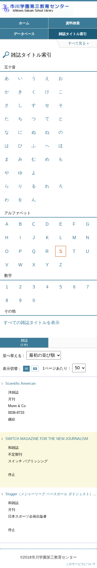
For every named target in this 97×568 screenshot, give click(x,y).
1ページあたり (55, 368)
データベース (24, 34)
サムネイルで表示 (35, 369)
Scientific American (20, 383)
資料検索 (73, 23)
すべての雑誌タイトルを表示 (32, 322)
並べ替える (12, 355)
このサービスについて (81, 564)
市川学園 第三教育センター (48, 9)
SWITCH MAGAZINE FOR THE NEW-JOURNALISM (46, 439)
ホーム (24, 23)
